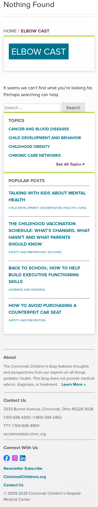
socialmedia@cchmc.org (25, 434)
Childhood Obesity (29, 146)
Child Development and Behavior (45, 138)
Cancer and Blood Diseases (39, 129)
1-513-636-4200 (17, 417)
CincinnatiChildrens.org (25, 477)
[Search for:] (32, 107)
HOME (10, 31)
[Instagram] (15, 458)
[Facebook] (7, 458)
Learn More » (73, 384)
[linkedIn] (22, 458)
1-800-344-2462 (47, 417)
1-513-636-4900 (25, 425)
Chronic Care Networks (35, 155)
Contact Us (14, 485)
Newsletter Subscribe (23, 468)
